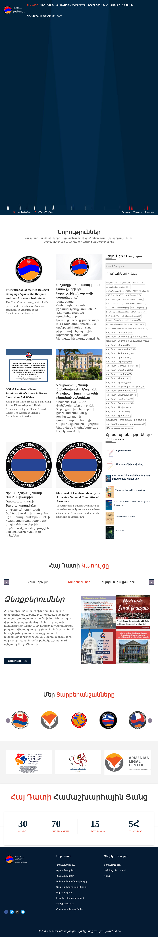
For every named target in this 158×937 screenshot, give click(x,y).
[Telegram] (23, 912)
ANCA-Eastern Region (118, 287)
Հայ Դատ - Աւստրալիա (120, 349)
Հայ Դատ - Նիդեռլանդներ (121, 395)
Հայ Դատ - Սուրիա (118, 411)
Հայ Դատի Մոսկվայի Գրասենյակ (125, 424)
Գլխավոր (32, 5)
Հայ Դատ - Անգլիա (118, 345)
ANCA (138, 283)
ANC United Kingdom (117, 307)
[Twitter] (12, 912)
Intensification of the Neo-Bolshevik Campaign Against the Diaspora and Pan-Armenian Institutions (28, 294)
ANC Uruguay (139, 307)
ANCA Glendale (141, 291)
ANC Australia (114, 295)
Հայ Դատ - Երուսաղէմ (119, 357)
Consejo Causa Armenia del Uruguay (123, 320)
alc (109, 283)
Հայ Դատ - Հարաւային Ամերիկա (125, 386)
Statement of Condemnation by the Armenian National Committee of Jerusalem (78, 497)
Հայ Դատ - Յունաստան (121, 391)
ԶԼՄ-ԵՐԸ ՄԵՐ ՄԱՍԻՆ (122, 5)
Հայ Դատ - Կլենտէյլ (118, 382)
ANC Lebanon (114, 303)
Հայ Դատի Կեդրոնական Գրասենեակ (126, 420)
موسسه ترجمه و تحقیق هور (119, 428)
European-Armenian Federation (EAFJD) (125, 324)
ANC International (133, 299)
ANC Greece (113, 299)
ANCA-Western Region (118, 291)
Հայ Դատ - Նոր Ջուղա (119, 399)
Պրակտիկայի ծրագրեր (41, 16)
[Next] (150, 720)
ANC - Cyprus (122, 283)
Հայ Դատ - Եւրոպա (119, 361)
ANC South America (135, 303)
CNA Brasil (112, 316)
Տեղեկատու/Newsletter (71, 5)
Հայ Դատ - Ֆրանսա (118, 415)
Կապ (59, 16)
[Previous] (8, 720)
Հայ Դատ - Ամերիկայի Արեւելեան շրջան (127, 337)
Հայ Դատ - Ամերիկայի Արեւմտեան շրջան (127, 341)
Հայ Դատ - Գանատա (119, 353)
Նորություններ (98, 5)
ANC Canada (133, 295)
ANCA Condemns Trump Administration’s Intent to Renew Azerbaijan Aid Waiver (27, 393)
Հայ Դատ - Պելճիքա (118, 407)
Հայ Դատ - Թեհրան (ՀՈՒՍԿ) (122, 366)
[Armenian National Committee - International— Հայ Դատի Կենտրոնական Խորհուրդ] (13, 10)
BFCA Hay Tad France (117, 312)
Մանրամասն (17, 662)
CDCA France (138, 312)
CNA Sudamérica (131, 316)
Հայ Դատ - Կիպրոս (118, 378)
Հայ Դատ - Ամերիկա (119, 332)
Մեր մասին (47, 5)
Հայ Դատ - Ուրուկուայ (119, 403)
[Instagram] (17, 912)
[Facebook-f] (6, 912)
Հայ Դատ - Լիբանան (119, 370)
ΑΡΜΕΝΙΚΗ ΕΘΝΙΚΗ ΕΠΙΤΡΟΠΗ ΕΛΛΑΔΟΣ (127, 328)
